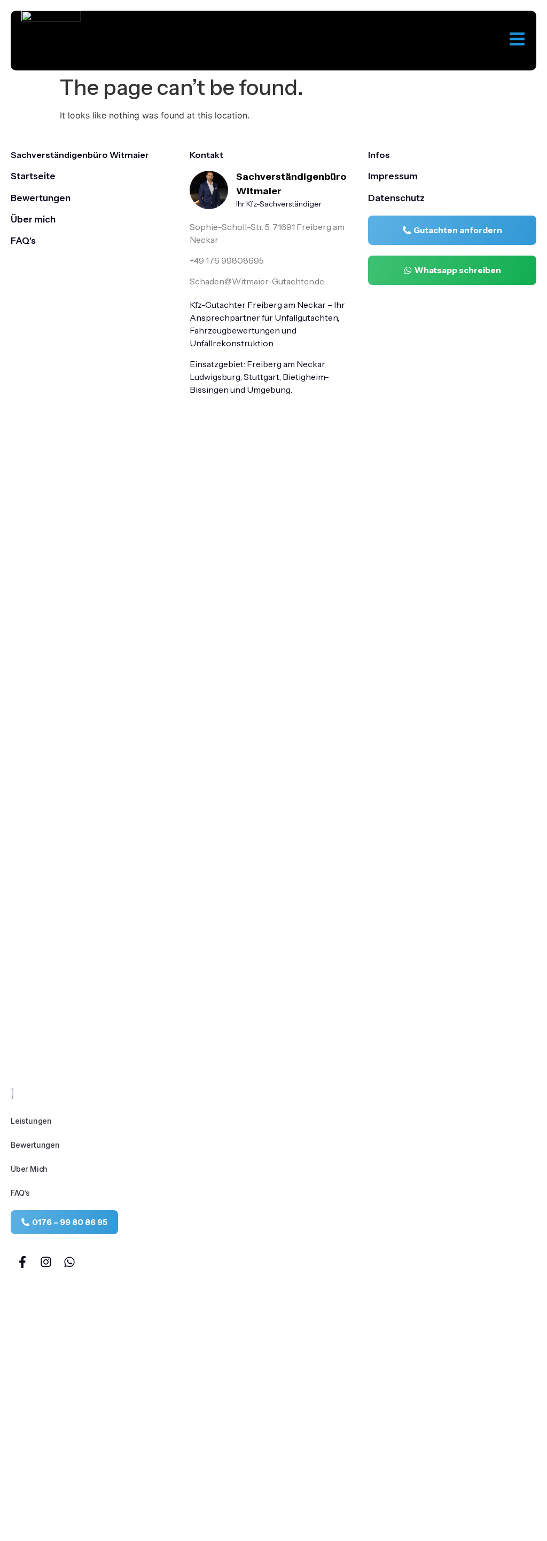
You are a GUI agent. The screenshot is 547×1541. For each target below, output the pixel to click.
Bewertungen (35, 1144)
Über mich (29, 1168)
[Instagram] (46, 1262)
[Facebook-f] (22, 1262)
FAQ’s (20, 1192)
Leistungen (31, 1120)
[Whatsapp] (69, 1262)
